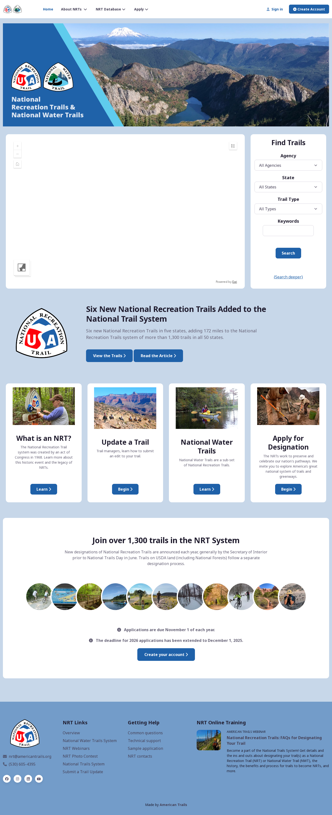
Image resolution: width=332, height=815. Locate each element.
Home (48, 9)
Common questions (145, 732)
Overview (71, 732)
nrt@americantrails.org (30, 756)
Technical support (144, 740)
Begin (124, 489)
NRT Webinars (76, 748)
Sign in (276, 9)
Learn (42, 489)
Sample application (145, 748)
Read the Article (157, 355)
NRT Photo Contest (80, 756)
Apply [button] (139, 9)
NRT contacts (140, 756)
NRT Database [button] (108, 9)
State (288, 177)
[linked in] (28, 779)
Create (311, 9)
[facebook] (7, 779)
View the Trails (108, 355)
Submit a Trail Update (83, 771)
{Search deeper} (288, 277)
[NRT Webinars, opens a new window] (209, 740)
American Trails (173, 804)
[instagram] (17, 779)
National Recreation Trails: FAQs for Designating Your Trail (274, 740)
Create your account (164, 654)
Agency (288, 156)
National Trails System (84, 764)
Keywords (288, 221)
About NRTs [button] (72, 9)
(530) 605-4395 (22, 764)
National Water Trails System (90, 740)
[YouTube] (39, 779)
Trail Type (288, 199)
